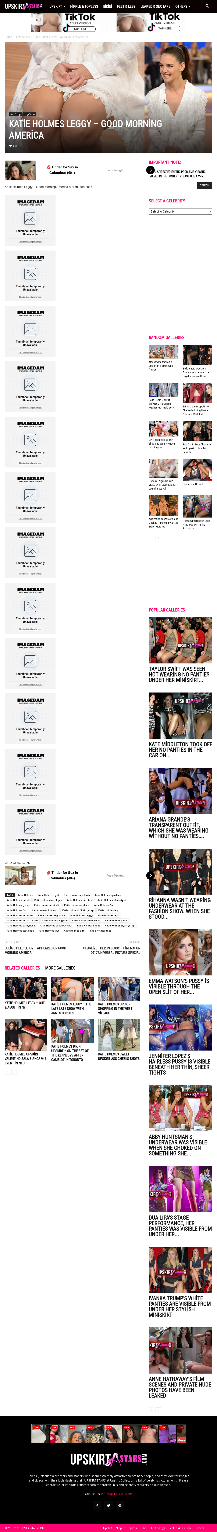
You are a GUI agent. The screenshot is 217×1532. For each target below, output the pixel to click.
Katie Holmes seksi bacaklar (56, 925)
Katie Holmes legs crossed (22, 920)
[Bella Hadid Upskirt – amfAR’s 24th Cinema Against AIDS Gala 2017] (163, 390)
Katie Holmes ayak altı (77, 895)
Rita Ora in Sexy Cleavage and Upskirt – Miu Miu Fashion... (197, 448)
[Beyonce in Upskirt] (198, 470)
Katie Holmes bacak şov (48, 900)
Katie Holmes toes (100, 930)
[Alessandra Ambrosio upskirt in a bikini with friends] (163, 352)
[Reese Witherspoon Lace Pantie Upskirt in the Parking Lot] (198, 506)
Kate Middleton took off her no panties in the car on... (180, 749)
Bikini (107, 6)
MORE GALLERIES (60, 968)
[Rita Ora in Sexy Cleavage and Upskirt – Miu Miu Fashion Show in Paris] (198, 431)
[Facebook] (97, 1505)
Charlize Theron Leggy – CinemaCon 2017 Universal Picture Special (111, 950)
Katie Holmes (25, 895)
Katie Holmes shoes (88, 925)
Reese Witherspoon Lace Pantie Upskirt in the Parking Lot (196, 524)
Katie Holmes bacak (18, 900)
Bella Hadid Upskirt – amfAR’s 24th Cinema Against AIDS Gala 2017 (161, 403)
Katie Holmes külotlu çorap (78, 910)
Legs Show (30, 114)
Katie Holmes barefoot (80, 900)
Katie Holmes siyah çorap (120, 925)
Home (8, 37)
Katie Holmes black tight (111, 900)
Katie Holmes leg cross (20, 915)
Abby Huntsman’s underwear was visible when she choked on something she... (178, 1145)
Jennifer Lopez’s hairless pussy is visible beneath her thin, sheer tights (179, 1064)
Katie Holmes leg (108, 910)
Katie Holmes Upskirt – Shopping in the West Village (116, 1008)
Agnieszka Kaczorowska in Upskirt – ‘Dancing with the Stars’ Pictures (163, 522)
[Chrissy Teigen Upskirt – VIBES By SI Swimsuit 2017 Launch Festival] (163, 468)
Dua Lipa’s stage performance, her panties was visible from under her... (180, 1225)
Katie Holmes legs (108, 915)
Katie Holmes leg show (51, 915)
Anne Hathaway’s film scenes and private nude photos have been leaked (180, 1387)
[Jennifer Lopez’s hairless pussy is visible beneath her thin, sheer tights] (180, 1028)
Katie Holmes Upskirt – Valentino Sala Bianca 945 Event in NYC (25, 1058)
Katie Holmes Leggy (81, 915)
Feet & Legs (126, 6)
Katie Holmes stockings (20, 930)
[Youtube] (120, 1505)
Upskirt (56, 6)
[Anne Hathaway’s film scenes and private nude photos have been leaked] (180, 1350)
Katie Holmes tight (74, 930)
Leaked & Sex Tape (155, 6)
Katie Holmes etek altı (47, 905)
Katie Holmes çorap (18, 905)
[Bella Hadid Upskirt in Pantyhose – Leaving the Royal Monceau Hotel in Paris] (198, 355)
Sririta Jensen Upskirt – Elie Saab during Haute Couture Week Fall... (196, 410)
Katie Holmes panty (116, 920)
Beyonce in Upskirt (193, 484)
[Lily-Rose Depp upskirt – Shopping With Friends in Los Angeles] (163, 429)
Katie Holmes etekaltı (76, 905)
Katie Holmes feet (104, 905)
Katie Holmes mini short (86, 920)
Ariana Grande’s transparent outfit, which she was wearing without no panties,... (179, 827)
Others (181, 6)
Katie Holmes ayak (48, 895)
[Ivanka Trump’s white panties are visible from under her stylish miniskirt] (180, 1270)
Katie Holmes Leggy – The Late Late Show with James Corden (71, 1008)
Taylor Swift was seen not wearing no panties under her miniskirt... (179, 674)
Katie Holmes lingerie (55, 920)
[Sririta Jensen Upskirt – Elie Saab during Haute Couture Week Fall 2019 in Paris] (198, 393)
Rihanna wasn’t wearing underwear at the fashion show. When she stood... (180, 908)
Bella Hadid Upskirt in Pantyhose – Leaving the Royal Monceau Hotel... (196, 372)
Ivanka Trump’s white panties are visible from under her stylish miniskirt (180, 1306)
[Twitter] (108, 1505)
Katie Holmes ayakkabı (108, 895)
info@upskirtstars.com (116, 1494)
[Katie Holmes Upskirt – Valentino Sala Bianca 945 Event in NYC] (26, 1035)
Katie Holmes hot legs (45, 910)
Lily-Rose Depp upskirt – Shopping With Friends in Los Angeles (162, 443)
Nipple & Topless (84, 6)
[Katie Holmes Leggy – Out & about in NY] (26, 988)
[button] (207, 6)
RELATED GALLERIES (22, 968)
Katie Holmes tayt (49, 930)
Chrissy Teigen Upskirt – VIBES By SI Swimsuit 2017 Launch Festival (163, 484)
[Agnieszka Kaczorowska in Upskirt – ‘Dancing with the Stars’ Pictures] (163, 505)
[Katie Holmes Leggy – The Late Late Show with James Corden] (72, 989)
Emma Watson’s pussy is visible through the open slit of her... (179, 986)
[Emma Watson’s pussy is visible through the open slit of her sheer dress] (180, 952)
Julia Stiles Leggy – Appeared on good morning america (35, 950)
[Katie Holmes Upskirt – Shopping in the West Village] (119, 989)
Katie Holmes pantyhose (21, 925)
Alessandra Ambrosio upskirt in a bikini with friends (161, 365)
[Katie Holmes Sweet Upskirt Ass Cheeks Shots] (119, 1035)
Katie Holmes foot (17, 910)
